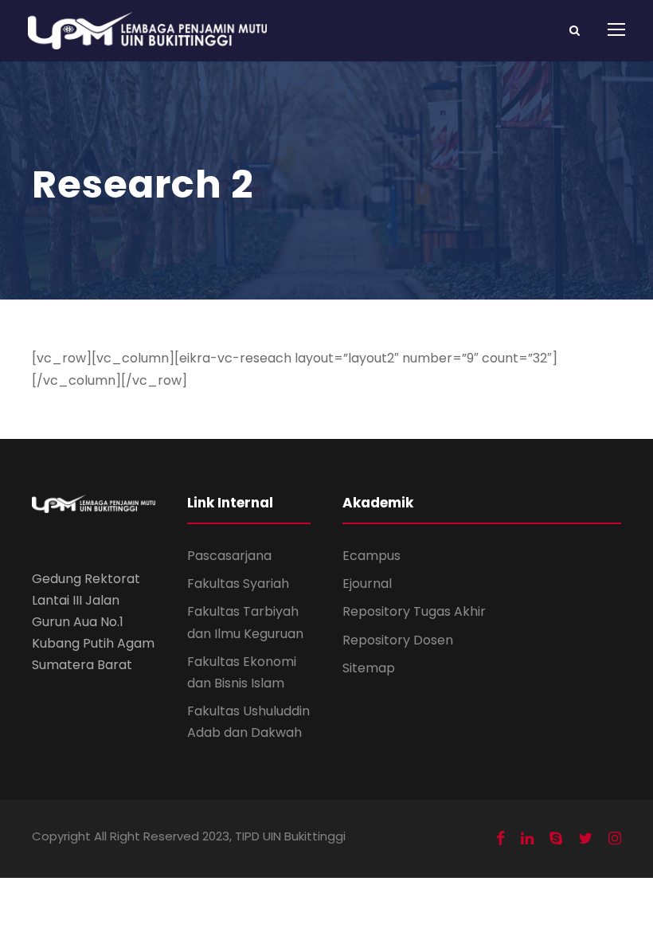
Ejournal (367, 583)
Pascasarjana (229, 555)
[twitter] (585, 839)
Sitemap (368, 668)
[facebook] (500, 839)
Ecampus (371, 555)
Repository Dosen (397, 640)
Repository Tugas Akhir (414, 611)
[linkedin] (527, 839)
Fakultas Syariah (238, 583)
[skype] (555, 839)
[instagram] (614, 839)
